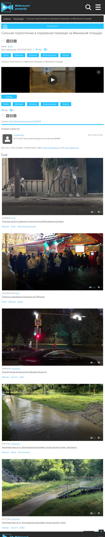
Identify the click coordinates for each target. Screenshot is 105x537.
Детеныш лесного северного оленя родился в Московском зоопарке (33, 221)
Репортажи (19, 18)
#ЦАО (6, 55)
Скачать (9, 96)
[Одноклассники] (11, 41)
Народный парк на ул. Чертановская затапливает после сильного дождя (34, 522)
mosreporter (18, 135)
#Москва (19, 55)
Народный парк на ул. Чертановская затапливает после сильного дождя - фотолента (39, 447)
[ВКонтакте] (7, 41)
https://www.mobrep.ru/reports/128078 (25, 121)
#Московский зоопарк (27, 226)
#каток (20, 302)
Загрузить (52, 26)
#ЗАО (22, 377)
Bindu (10, 46)
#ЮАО (13, 452)
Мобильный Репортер (15, 7)
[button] (52, 80)
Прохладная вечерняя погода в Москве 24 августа (24, 372)
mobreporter (15, 444)
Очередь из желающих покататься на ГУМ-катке (23, 297)
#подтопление (49, 55)
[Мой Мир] (15, 41)
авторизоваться (72, 148)
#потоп (65, 55)
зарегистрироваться (52, 148)
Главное (7, 18)
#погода (33, 55)
